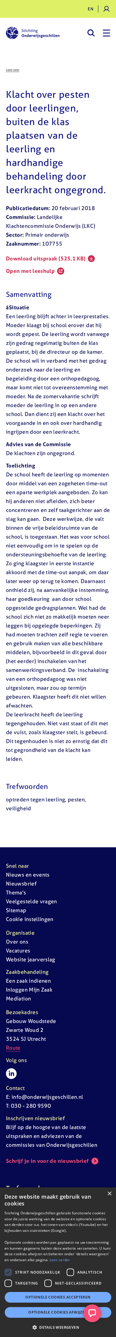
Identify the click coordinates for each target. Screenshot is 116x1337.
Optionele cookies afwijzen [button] (57, 1312)
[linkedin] (11, 1073)
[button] (58, 1327)
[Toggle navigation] (106, 33)
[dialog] (58, 1262)
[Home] (33, 33)
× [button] (109, 1194)
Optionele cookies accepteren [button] (57, 1297)
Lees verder (60, 1259)
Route (13, 1047)
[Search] (91, 33)
